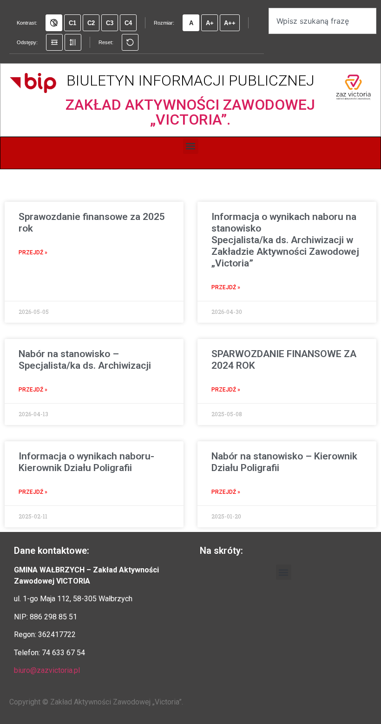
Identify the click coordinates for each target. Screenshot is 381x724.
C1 (72, 23)
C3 (109, 23)
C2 (91, 23)
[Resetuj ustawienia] (130, 42)
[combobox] (322, 21)
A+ (210, 23)
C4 (128, 23)
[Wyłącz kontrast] (54, 22)
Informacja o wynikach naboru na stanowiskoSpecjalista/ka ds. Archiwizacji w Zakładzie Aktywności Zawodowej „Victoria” (285, 240)
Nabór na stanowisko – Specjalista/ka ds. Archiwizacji (85, 359)
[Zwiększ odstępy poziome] (54, 42)
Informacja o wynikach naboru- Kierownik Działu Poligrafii (86, 462)
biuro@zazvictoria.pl (47, 670)
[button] (190, 146)
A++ (230, 23)
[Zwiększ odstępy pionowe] (73, 42)
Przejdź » (33, 252)
